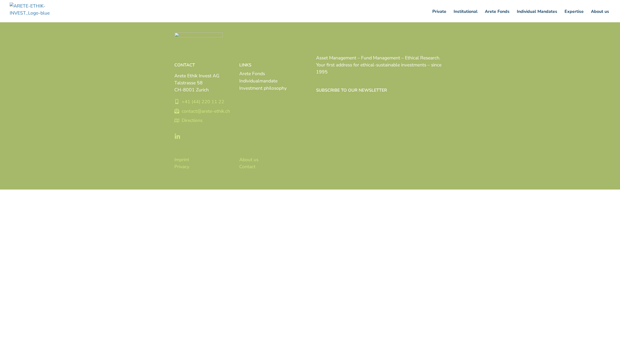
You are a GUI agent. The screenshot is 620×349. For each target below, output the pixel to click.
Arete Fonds (252, 73)
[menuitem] (465, 11)
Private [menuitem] (439, 11)
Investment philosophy (263, 88)
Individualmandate (258, 81)
